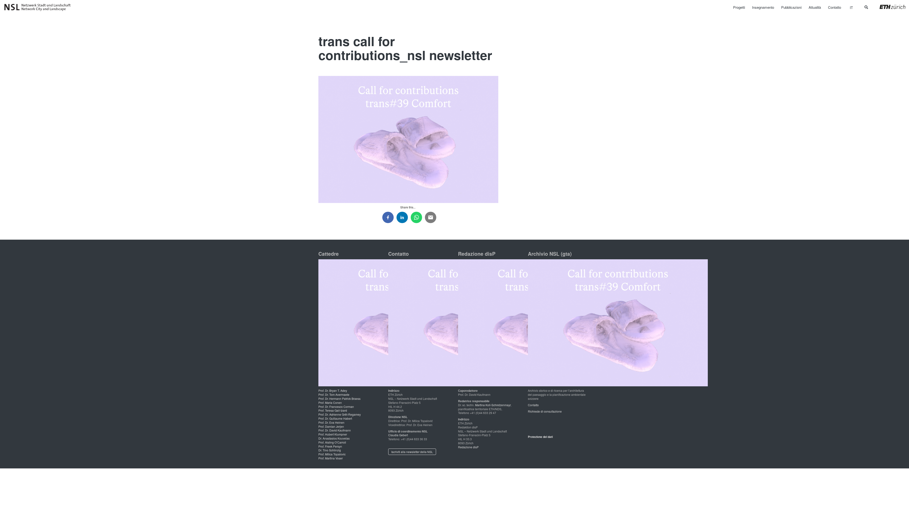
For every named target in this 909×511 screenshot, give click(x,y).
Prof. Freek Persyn (330, 446)
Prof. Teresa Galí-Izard (332, 410)
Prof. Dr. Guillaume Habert (335, 418)
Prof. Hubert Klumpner (332, 434)
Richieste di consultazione (545, 411)
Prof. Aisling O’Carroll (332, 442)
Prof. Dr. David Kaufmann (334, 430)
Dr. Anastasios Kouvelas (334, 438)
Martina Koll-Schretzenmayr (493, 405)
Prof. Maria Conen (330, 403)
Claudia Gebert (398, 435)
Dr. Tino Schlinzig (329, 450)
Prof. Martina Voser (330, 458)
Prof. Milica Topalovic (332, 454)
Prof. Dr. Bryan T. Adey (332, 390)
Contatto (533, 405)
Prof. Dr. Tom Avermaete (333, 394)
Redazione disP (468, 447)
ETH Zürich (888, 7)
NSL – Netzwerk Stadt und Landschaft (39, 7)
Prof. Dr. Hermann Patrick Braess (339, 398)
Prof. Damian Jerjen (331, 426)
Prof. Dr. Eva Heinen (331, 422)
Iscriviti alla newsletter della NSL (412, 452)
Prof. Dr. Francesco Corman (336, 407)
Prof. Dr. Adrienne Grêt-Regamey (339, 414)
